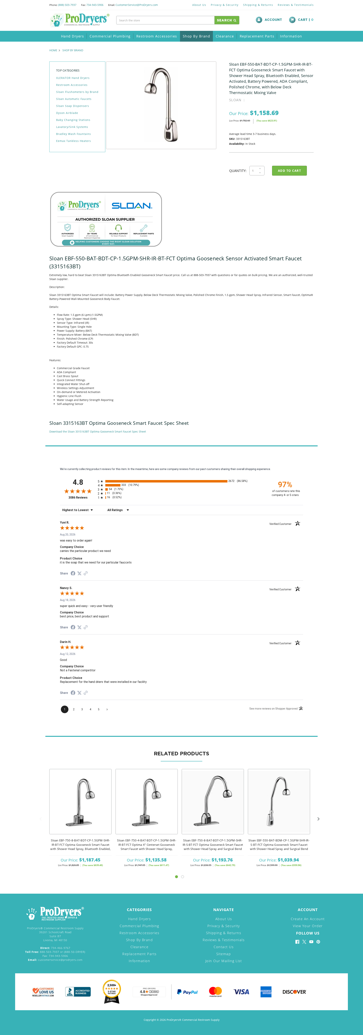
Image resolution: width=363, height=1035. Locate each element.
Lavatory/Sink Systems (72, 127)
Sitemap (223, 954)
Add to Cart (80, 806)
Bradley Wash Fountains (73, 134)
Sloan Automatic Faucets (74, 99)
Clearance (225, 36)
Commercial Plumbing (110, 36)
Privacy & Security (224, 5)
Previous (40, 819)
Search (225, 20)
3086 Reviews (82, 497)
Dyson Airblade (67, 113)
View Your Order (308, 926)
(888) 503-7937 (67, 5)
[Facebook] (297, 942)
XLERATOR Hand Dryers (73, 78)
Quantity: (238, 170)
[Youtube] (311, 942)
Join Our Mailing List (223, 961)
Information (291, 36)
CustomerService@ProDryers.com (137, 5)
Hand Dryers (72, 36)
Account (273, 19)
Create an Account (308, 919)
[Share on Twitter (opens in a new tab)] (79, 573)
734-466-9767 (55, 948)
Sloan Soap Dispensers (72, 106)
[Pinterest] (318, 942)
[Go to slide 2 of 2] (182, 876)
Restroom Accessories (156, 36)
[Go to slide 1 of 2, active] (176, 876)
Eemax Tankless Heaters (73, 141)
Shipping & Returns (258, 5)
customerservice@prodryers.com (55, 960)
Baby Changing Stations (73, 120)
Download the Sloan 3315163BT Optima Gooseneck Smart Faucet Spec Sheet (97, 431)
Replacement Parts (257, 36)
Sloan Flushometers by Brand (77, 92)
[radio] (181, 481)
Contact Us (223, 947)
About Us (199, 5)
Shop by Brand (196, 36)
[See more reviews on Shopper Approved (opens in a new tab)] (86, 573)
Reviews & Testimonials (296, 5)
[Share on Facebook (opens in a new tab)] (73, 573)
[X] (304, 942)
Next (318, 819)
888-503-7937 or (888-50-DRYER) (55, 952)
